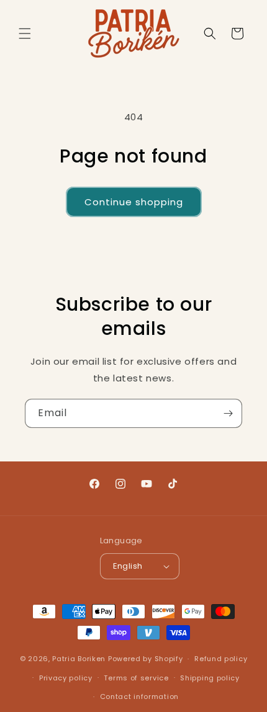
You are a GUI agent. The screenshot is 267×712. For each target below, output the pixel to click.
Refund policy (220, 659)
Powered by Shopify (145, 659)
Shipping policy (210, 678)
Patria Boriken (79, 659)
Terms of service (136, 678)
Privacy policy (66, 678)
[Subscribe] (228, 413)
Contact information (139, 696)
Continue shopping (133, 201)
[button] (24, 33)
